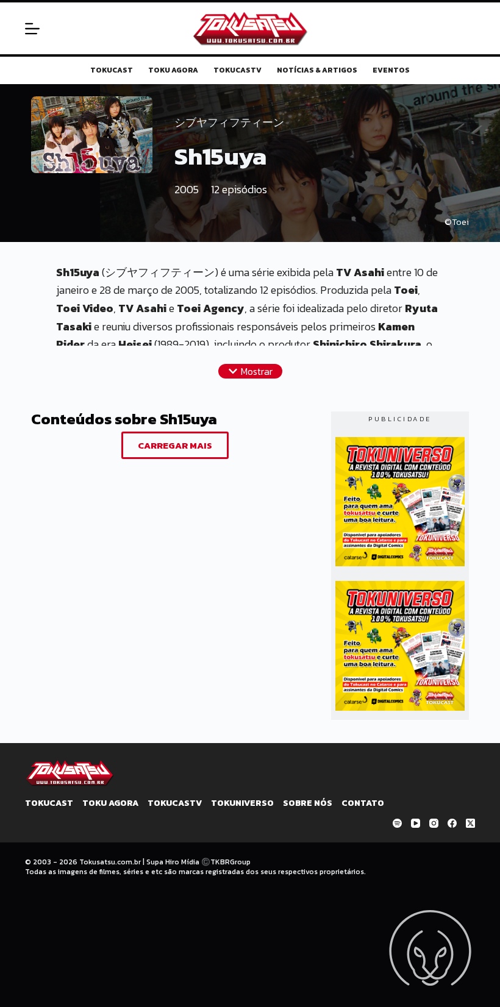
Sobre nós (307, 803)
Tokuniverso (242, 803)
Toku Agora (173, 71)
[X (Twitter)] (470, 823)
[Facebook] (452, 823)
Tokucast (111, 71)
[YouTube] (415, 823)
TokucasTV (237, 71)
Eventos (391, 71)
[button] (250, 371)
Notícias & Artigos (317, 71)
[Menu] (32, 28)
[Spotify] (397, 823)
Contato (362, 803)
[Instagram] (433, 823)
